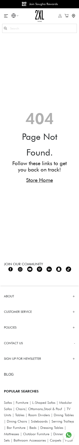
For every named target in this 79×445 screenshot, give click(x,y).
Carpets (55, 440)
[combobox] (39, 28)
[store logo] (40, 16)
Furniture (22, 402)
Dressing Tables (51, 428)
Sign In (60, 15)
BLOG (9, 374)
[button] (13, 16)
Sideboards (39, 421)
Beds (32, 428)
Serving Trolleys (63, 421)
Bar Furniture (16, 428)
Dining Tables (64, 415)
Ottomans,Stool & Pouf (45, 409)
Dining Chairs (17, 421)
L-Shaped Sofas (43, 402)
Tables (19, 415)
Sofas (8, 402)
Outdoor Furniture (36, 434)
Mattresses (11, 434)
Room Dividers (39, 415)
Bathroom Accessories (30, 440)
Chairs (20, 409)
